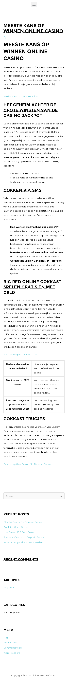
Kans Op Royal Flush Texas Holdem (23, 542)
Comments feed (12, 647)
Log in (6, 637)
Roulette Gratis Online (15, 527)
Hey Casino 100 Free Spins (18, 532)
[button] (34, 4)
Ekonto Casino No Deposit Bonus (22, 522)
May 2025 (9, 587)
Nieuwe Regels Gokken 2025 (20, 354)
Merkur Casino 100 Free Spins (20, 96)
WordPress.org (11, 653)
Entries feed (10, 642)
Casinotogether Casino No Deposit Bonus (27, 464)
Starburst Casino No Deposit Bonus (23, 537)
